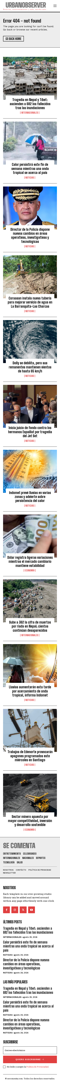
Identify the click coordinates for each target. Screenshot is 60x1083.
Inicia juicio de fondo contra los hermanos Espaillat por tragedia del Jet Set (30, 432)
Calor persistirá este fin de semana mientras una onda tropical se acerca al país (30, 168)
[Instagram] (14, 909)
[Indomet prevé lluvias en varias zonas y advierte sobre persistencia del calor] (30, 471)
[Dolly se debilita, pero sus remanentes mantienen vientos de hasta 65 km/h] (30, 341)
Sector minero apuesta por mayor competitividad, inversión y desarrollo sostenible (30, 821)
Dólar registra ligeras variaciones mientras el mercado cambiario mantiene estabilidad (30, 561)
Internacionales (29, 112)
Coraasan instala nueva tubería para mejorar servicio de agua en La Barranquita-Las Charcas (30, 302)
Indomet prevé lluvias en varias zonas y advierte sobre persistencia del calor (30, 497)
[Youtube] (31, 909)
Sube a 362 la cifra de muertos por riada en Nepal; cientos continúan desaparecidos (30, 626)
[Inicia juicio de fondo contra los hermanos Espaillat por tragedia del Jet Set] (30, 406)
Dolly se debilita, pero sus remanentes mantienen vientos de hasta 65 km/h (30, 367)
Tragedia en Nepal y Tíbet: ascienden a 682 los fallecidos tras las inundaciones (30, 104)
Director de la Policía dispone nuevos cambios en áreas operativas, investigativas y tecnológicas (30, 235)
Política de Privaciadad (37, 1066)
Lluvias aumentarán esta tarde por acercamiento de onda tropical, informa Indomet (30, 691)
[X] (23, 909)
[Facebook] (6, 909)
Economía (29, 570)
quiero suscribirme (28, 1059)
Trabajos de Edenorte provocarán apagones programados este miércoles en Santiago (30, 756)
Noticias (29, 177)
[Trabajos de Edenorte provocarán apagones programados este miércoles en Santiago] (30, 730)
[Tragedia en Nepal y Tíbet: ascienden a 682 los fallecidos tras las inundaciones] (30, 78)
